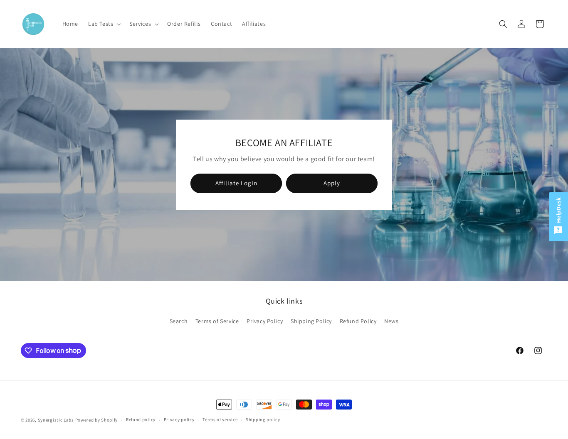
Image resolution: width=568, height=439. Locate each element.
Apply (332, 183)
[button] (103, 23)
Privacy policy (179, 419)
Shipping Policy (311, 321)
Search (179, 321)
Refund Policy (358, 321)
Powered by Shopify (96, 420)
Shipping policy (263, 419)
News (391, 321)
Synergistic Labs (56, 420)
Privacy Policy (265, 321)
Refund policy (141, 419)
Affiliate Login (236, 183)
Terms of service (220, 419)
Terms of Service (217, 321)
